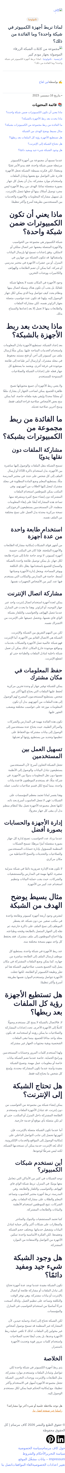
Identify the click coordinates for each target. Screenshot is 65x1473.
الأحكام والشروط (34, 1453)
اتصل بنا (6, 1465)
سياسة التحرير (55, 1453)
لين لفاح (44, 81)
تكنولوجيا (32, 19)
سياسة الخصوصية (30, 1448)
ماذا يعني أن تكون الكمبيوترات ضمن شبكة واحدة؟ (34, 112)
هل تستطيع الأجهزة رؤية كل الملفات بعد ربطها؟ (35, 137)
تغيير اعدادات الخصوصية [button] (48, 1465)
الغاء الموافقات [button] (22, 1465)
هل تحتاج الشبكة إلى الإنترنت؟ (45, 143)
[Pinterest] (50, 1439)
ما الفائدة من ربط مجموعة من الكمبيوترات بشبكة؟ (33, 124)
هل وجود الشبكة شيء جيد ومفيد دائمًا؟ (40, 150)
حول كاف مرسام (53, 1448)
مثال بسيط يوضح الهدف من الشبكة (42, 131)
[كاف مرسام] (57, 11)
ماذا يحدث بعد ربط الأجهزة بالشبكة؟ (42, 118)
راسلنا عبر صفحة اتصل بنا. (47, 1410)
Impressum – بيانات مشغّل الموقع (41, 1459)
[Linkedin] (60, 1439)
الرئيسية (58, 59)
